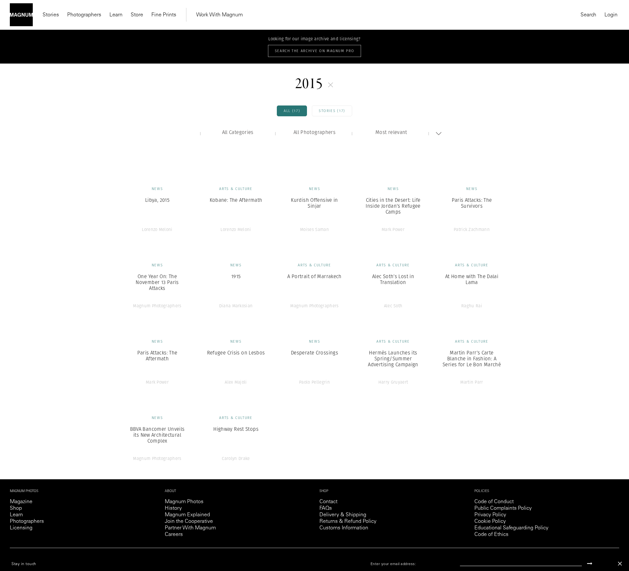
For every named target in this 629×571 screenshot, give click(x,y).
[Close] (619, 563)
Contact (328, 501)
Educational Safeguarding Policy (511, 528)
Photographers (84, 15)
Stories (51, 15)
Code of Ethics (491, 534)
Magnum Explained (187, 515)
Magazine (21, 501)
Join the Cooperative (189, 521)
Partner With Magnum (190, 528)
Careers (174, 534)
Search (588, 15)
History (173, 508)
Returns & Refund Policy (347, 521)
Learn (116, 15)
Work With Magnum (219, 15)
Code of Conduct (494, 501)
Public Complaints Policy (503, 508)
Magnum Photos (184, 501)
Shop (16, 508)
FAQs (325, 508)
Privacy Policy (490, 515)
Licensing (21, 528)
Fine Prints (163, 15)
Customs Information (343, 528)
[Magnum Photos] (21, 14)
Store (137, 15)
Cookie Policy (490, 521)
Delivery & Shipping (342, 515)
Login (611, 15)
